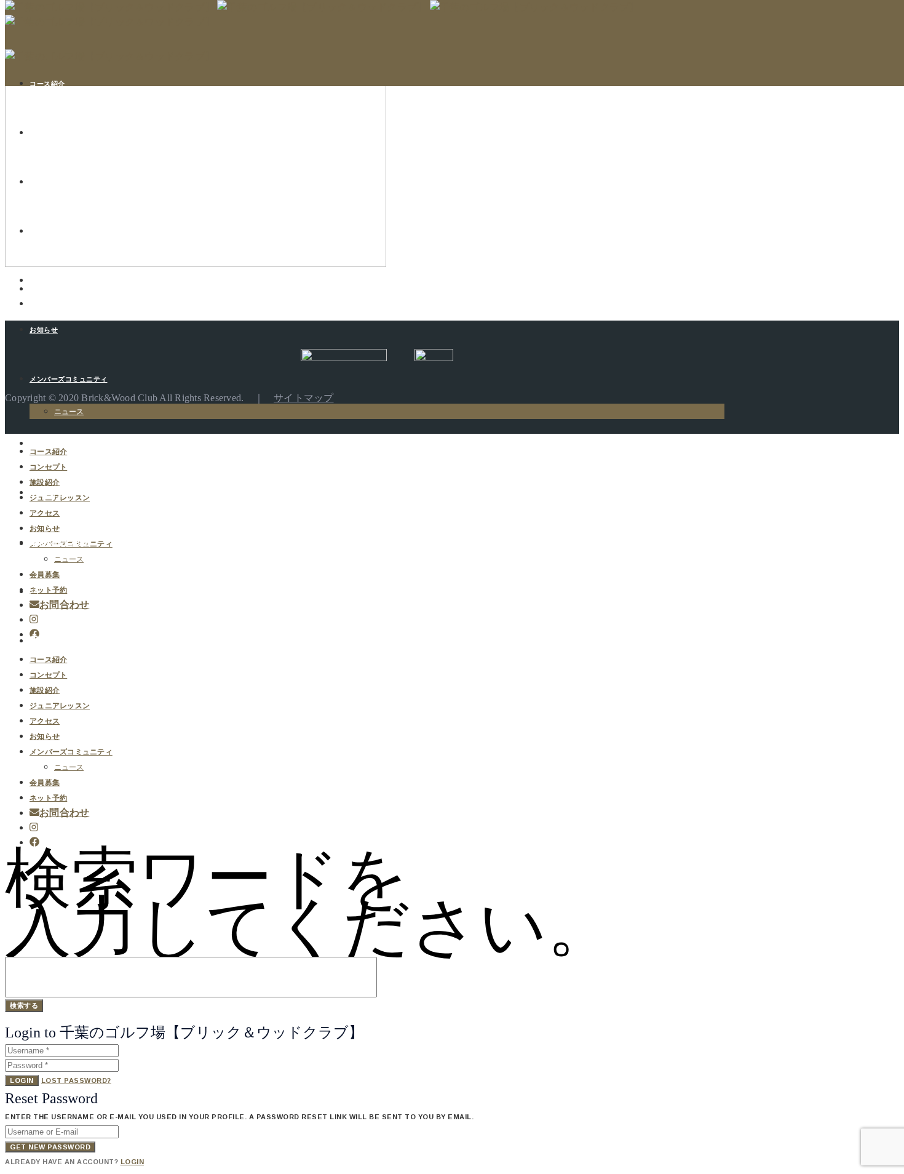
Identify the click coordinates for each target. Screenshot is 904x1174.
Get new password (50, 1147)
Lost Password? (76, 1080)
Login (22, 1080)
